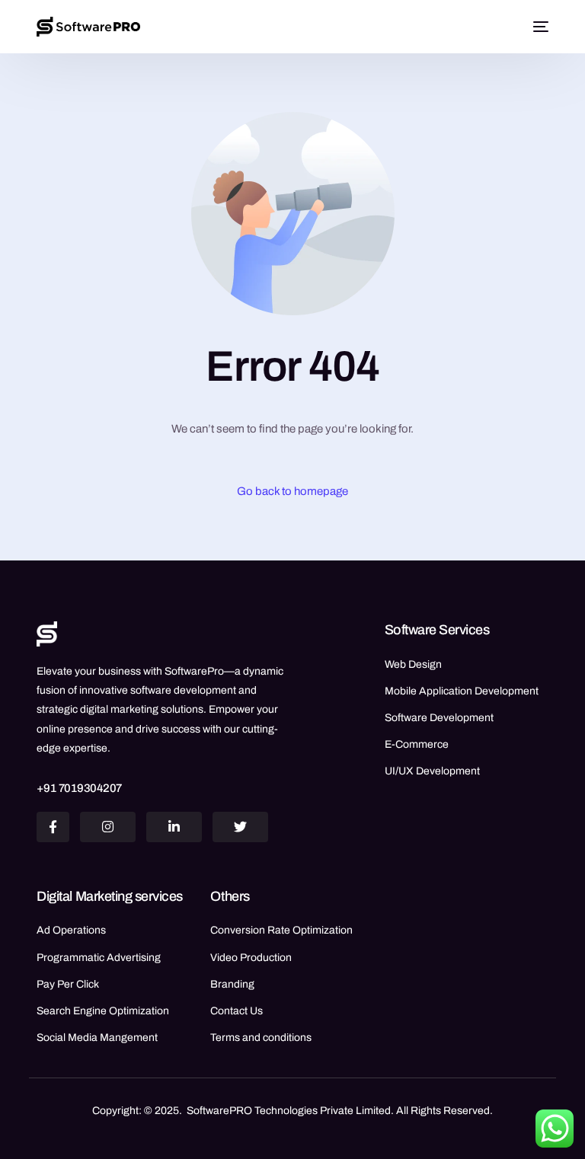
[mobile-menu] (538, 27)
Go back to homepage (292, 491)
